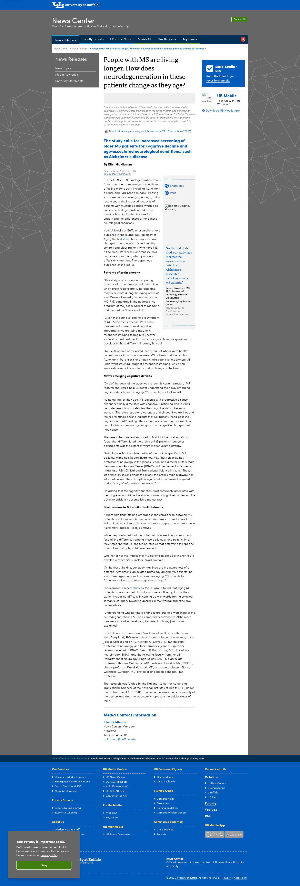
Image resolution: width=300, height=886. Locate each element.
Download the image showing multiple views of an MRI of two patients (150, 131)
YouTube (211, 809)
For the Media (112, 805)
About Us (58, 822)
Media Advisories (66, 74)
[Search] (243, 39)
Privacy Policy (49, 855)
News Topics (63, 68)
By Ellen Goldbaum (118, 164)
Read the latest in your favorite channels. (221, 78)
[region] (44, 854)
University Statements (69, 81)
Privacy (227, 878)
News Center (73, 20)
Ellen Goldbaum (115, 722)
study (126, 239)
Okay (44, 865)
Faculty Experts (62, 800)
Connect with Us (215, 769)
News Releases (80, 49)
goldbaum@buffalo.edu (120, 739)
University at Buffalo (186, 878)
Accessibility (240, 878)
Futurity (210, 803)
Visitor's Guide (163, 791)
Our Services (60, 769)
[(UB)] (150, 5)
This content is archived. (117, 174)
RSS (208, 815)
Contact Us (240, 19)
